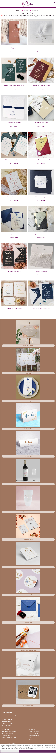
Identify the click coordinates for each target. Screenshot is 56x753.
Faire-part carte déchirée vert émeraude (14, 85)
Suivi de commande (33, 733)
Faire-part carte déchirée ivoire (14, 308)
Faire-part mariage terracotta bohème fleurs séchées (14, 47)
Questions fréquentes (34, 731)
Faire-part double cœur (41, 271)
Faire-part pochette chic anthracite (41, 234)
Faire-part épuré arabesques (14, 122)
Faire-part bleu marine (14, 234)
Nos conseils (32, 729)
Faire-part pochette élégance (41, 122)
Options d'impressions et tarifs (9, 737)
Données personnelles (34, 735)
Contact (30, 737)
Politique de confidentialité (30, 748)
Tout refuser (28, 751)
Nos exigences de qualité (8, 733)
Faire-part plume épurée (41, 197)
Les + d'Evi (4, 739)
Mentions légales (33, 739)
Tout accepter (46, 751)
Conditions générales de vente (9, 731)
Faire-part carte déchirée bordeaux (41, 85)
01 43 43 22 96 (8, 719)
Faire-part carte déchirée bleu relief (41, 308)
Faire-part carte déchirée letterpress (14, 159)
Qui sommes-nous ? (6, 729)
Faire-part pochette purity (41, 47)
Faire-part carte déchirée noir (14, 271)
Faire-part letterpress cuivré (14, 197)
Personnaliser (9, 751)
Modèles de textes (6, 735)
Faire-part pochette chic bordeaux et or (41, 159)
